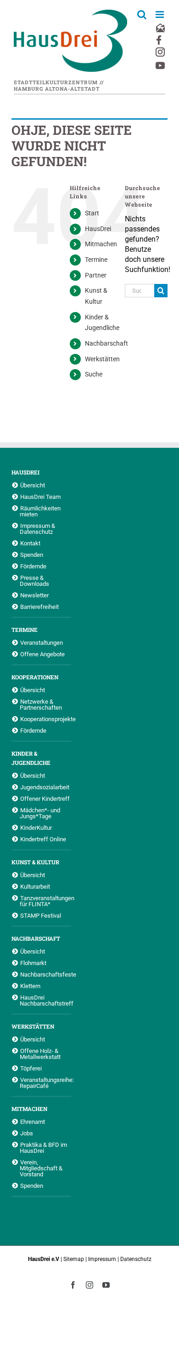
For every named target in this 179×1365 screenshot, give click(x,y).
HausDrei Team (40, 496)
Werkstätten (102, 359)
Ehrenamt (32, 1121)
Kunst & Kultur (35, 862)
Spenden (31, 554)
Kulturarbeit (35, 886)
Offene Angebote (42, 654)
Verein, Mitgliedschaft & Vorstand (41, 1168)
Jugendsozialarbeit (44, 787)
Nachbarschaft (106, 343)
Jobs (26, 1133)
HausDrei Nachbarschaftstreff (45, 1000)
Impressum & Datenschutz (37, 528)
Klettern (30, 986)
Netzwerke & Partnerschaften (41, 704)
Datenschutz (135, 1259)
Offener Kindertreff (45, 798)
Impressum (102, 1259)
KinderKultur (36, 827)
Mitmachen (101, 244)
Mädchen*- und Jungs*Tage (40, 813)
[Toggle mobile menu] (160, 14)
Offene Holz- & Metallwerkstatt (40, 1053)
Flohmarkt (33, 963)
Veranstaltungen (41, 642)
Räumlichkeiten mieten (40, 511)
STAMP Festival (40, 915)
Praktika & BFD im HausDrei (43, 1147)
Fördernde (33, 566)
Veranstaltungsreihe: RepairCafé (45, 1082)
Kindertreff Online (43, 839)
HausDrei (98, 228)
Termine (96, 259)
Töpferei (31, 1068)
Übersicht (32, 485)
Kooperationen (34, 677)
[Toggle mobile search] (141, 14)
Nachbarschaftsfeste (45, 974)
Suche (93, 374)
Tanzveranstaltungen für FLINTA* (45, 901)
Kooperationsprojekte (45, 719)
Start (92, 213)
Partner (95, 275)
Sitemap (73, 1259)
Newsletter (34, 595)
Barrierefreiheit (39, 606)
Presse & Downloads (34, 580)
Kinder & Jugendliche (30, 758)
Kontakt (30, 543)
